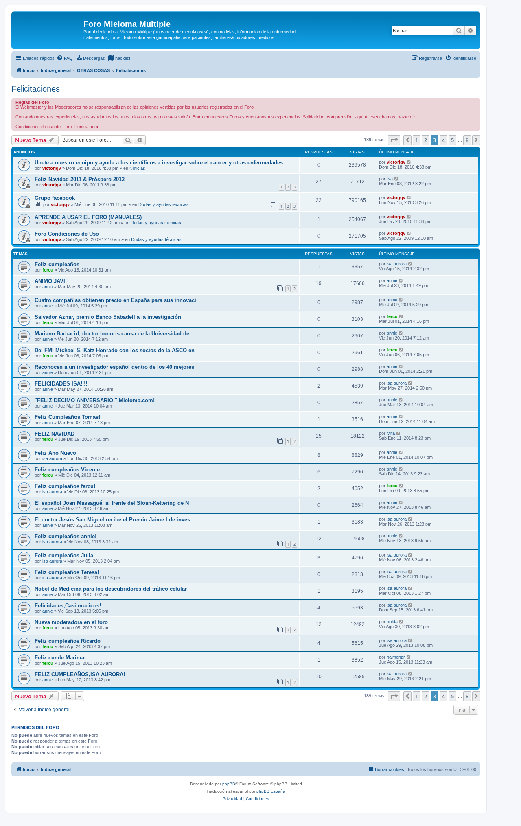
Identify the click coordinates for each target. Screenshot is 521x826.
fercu (47, 269)
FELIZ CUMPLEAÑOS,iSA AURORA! (80, 674)
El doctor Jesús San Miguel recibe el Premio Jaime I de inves (112, 520)
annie (47, 286)
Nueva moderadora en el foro (71, 622)
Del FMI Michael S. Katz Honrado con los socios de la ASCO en (115, 350)
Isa (390, 178)
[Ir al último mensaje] (409, 162)
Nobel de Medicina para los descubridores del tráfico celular (111, 589)
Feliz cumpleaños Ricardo (68, 641)
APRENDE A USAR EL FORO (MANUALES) (88, 217)
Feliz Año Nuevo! (56, 453)
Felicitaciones (35, 88)
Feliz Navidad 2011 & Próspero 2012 (80, 179)
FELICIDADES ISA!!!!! (62, 384)
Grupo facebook (55, 198)
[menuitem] (65, 58)
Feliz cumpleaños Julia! (65, 555)
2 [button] (425, 140)
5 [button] (452, 140)
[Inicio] (48, 26)
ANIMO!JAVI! (51, 281)
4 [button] (443, 140)
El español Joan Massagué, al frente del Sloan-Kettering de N (112, 503)
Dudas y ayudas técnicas (163, 204)
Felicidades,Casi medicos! (68, 606)
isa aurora (397, 263)
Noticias (137, 168)
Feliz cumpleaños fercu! (65, 486)
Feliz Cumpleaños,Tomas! (67, 417)
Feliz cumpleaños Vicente (67, 470)
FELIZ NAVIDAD (54, 434)
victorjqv (51, 168)
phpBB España (270, 791)
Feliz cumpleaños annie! (65, 536)
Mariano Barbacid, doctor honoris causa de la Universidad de (112, 334)
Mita (391, 433)
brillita (392, 621)
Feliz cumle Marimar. (61, 658)
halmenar (396, 657)
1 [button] (416, 140)
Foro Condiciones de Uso (67, 234)
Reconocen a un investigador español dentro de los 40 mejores (114, 367)
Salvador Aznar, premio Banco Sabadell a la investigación (108, 317)
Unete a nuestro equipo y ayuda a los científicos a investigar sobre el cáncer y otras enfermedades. (160, 163)
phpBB (228, 784)
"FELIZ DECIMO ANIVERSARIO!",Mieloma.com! (95, 400)
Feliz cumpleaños (57, 264)
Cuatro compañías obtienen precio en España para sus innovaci (115, 300)
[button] (394, 140)
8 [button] (467, 140)
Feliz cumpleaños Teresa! (67, 572)
